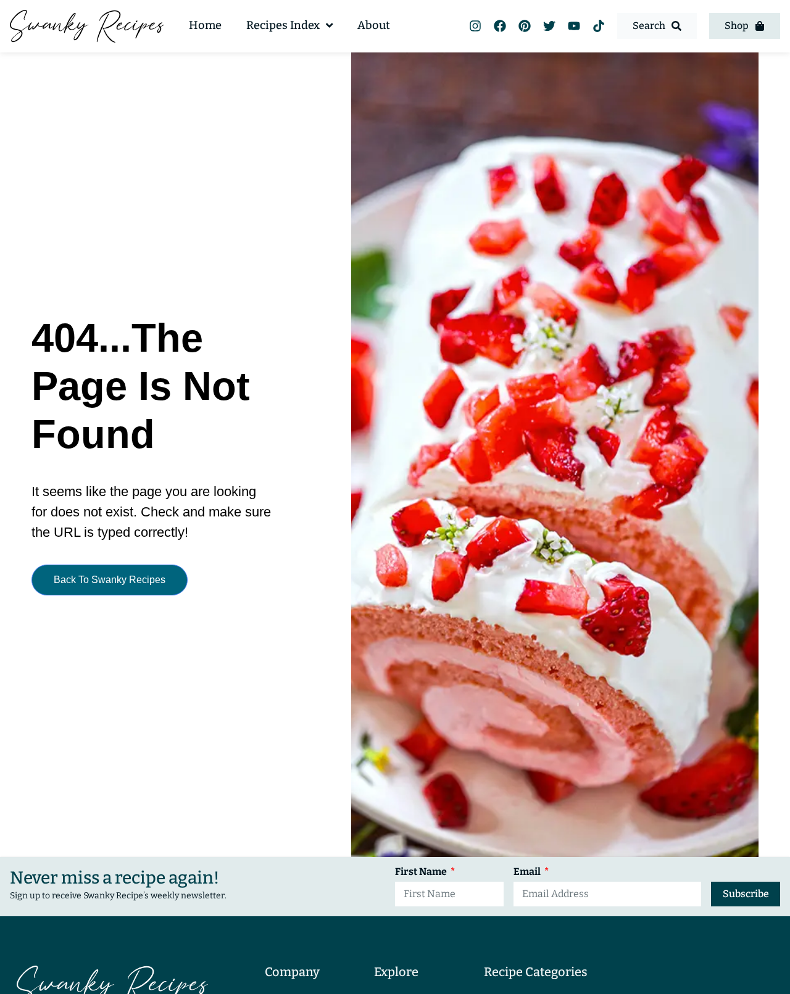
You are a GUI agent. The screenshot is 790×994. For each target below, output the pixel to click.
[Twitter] (549, 26)
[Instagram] (475, 26)
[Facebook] (500, 26)
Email (528, 872)
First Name (422, 872)
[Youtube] (574, 26)
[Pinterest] (524, 26)
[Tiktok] (598, 26)
